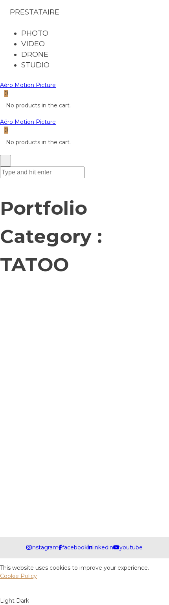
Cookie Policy (18, 576)
